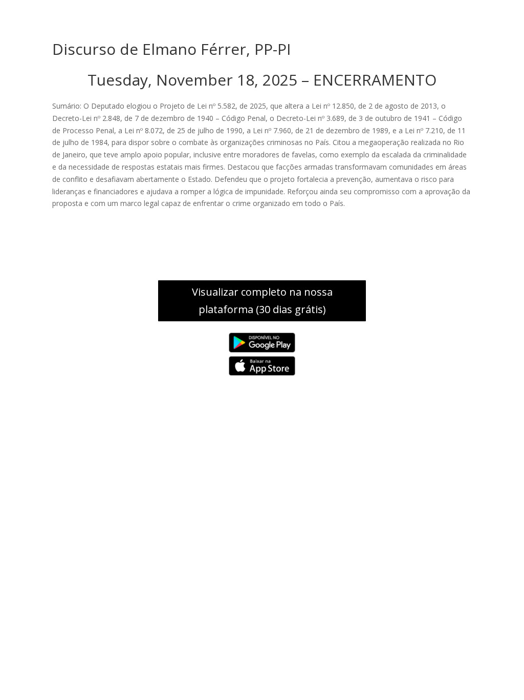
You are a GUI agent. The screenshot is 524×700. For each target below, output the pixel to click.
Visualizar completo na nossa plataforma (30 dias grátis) (262, 300)
